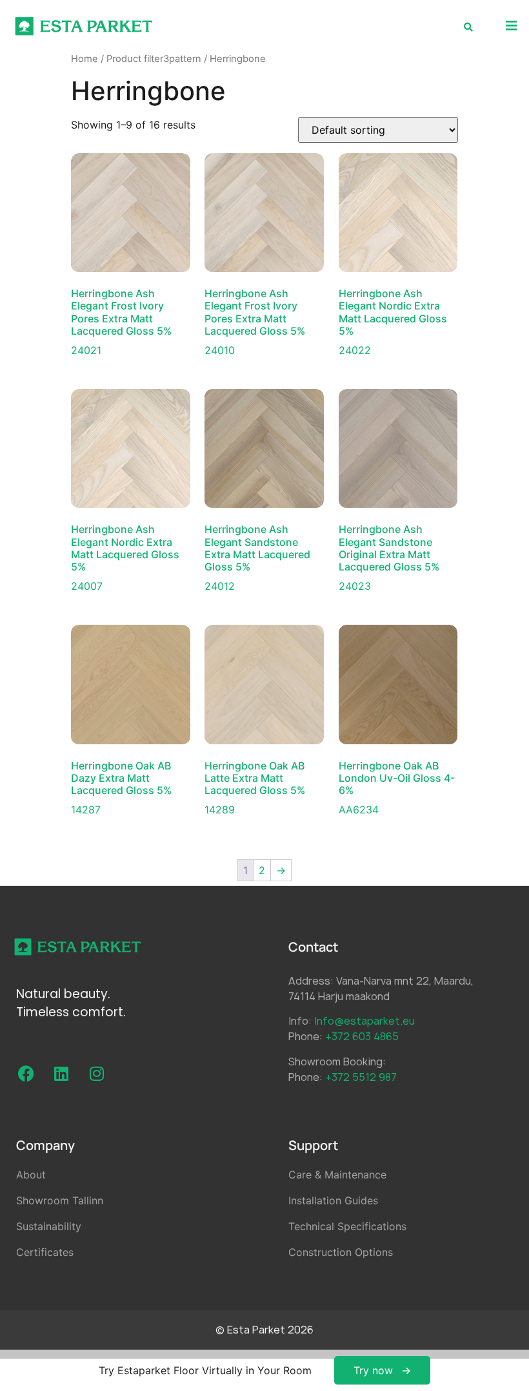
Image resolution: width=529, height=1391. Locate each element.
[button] (511, 26)
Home (84, 59)
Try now (373, 1370)
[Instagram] (97, 1073)
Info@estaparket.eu (364, 1021)
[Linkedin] (61, 1073)
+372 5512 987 (361, 1077)
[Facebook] (26, 1073)
